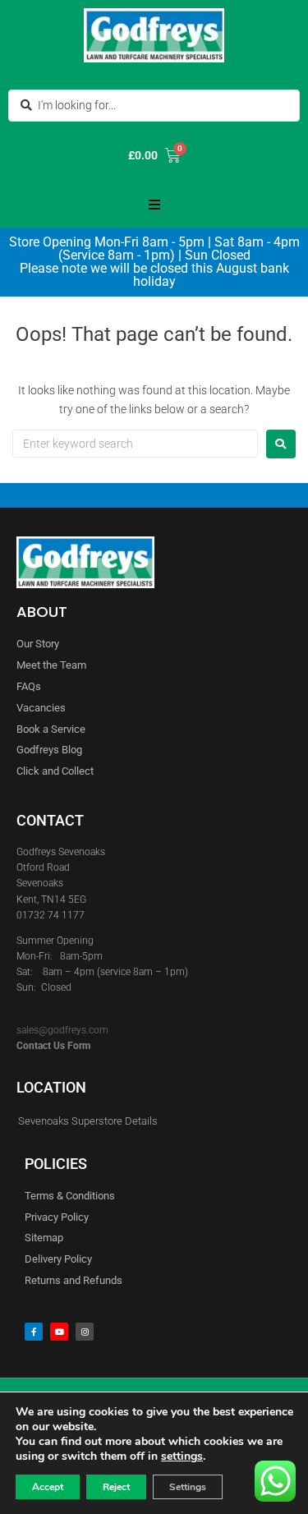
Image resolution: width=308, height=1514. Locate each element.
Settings (187, 1486)
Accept (47, 1486)
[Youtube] (59, 1332)
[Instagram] (85, 1332)
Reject (116, 1486)
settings (182, 1456)
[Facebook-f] (34, 1332)
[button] (154, 204)
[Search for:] (135, 444)
